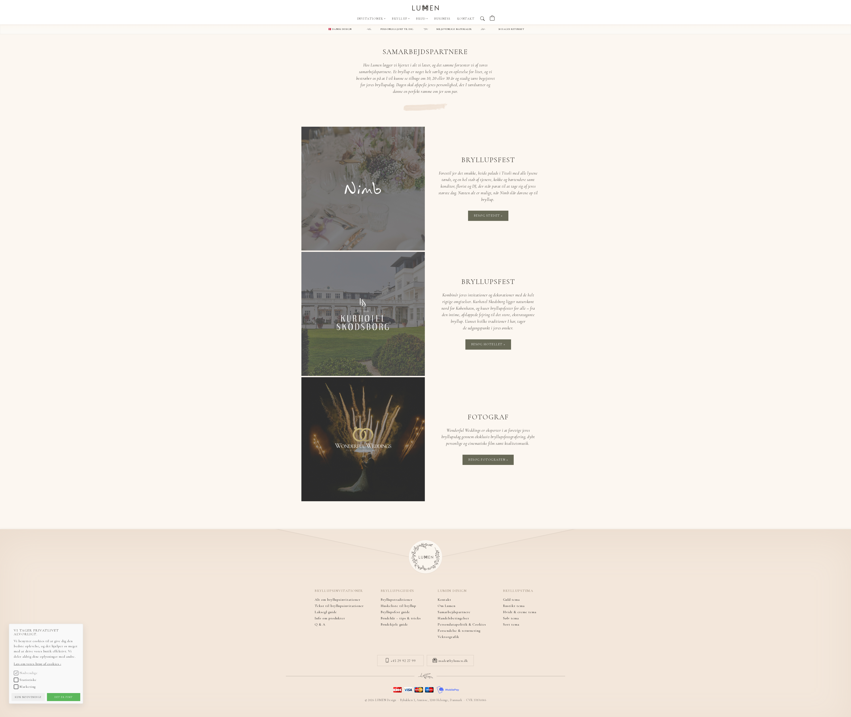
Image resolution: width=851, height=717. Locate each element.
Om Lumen (446, 606)
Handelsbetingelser (453, 618)
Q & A (320, 624)
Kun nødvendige (28, 697)
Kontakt (466, 19)
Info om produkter (330, 618)
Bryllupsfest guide (395, 612)
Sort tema (511, 624)
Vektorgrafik (448, 637)
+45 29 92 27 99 (403, 661)
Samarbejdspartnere (454, 612)
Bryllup (400, 19)
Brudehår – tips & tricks (401, 618)
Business (442, 19)
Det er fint (64, 697)
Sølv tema (511, 618)
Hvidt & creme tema (519, 612)
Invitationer (371, 19)
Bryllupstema (518, 591)
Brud (421, 19)
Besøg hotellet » (488, 344)
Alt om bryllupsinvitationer (337, 599)
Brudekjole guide (394, 624)
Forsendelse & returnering (459, 630)
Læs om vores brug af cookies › (37, 664)
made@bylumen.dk (452, 661)
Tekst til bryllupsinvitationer (339, 606)
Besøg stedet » (488, 216)
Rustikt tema (514, 606)
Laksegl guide (326, 612)
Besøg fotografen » (488, 460)
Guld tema (511, 599)
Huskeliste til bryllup (398, 606)
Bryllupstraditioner (396, 599)
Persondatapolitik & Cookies (462, 624)
